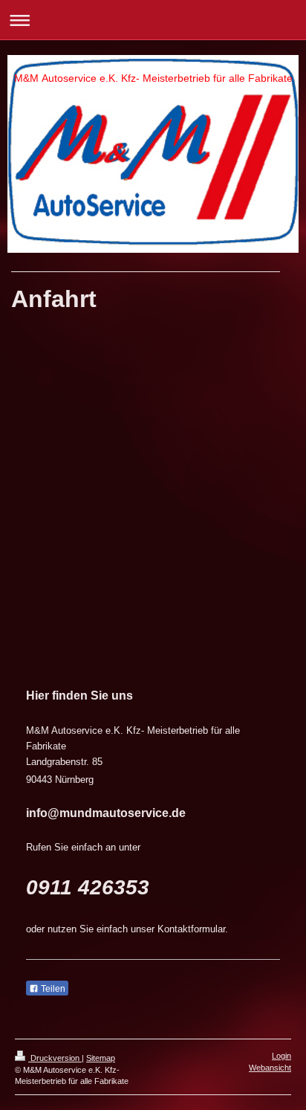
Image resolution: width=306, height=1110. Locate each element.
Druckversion (55, 1057)
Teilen (52, 989)
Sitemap (100, 1057)
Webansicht (270, 1067)
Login (281, 1055)
